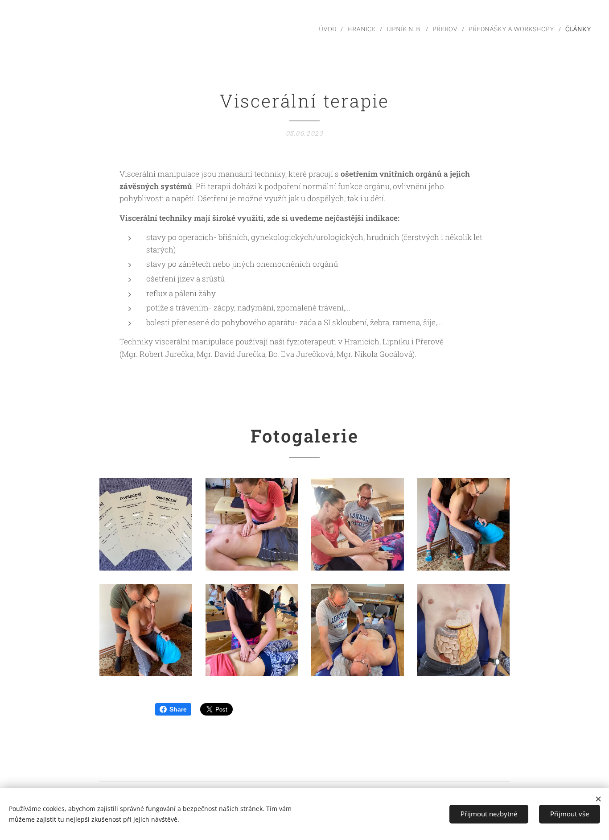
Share (178, 709)
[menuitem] (330, 29)
